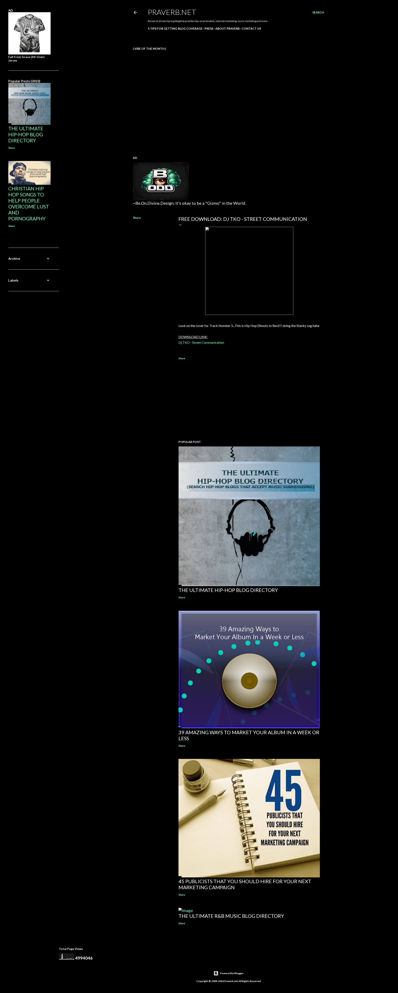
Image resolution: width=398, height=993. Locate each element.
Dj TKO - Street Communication (201, 342)
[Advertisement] (249, 401)
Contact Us (251, 28)
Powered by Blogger (232, 973)
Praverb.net (172, 12)
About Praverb (227, 28)
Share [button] (137, 217)
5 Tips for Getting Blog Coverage (175, 28)
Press (209, 28)
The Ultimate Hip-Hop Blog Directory (228, 590)
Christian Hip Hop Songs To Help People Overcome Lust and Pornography (28, 203)
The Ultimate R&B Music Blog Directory (231, 916)
